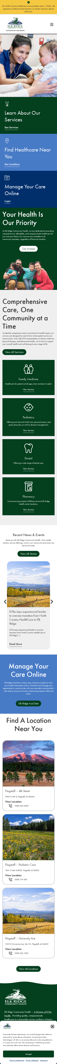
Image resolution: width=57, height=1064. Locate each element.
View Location (13, 801)
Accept (28, 1054)
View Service (28, 389)
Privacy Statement (32, 1060)
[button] (52, 1026)
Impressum (44, 1060)
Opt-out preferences (17, 1060)
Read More (15, 644)
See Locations (12, 164)
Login (8, 201)
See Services (11, 127)
